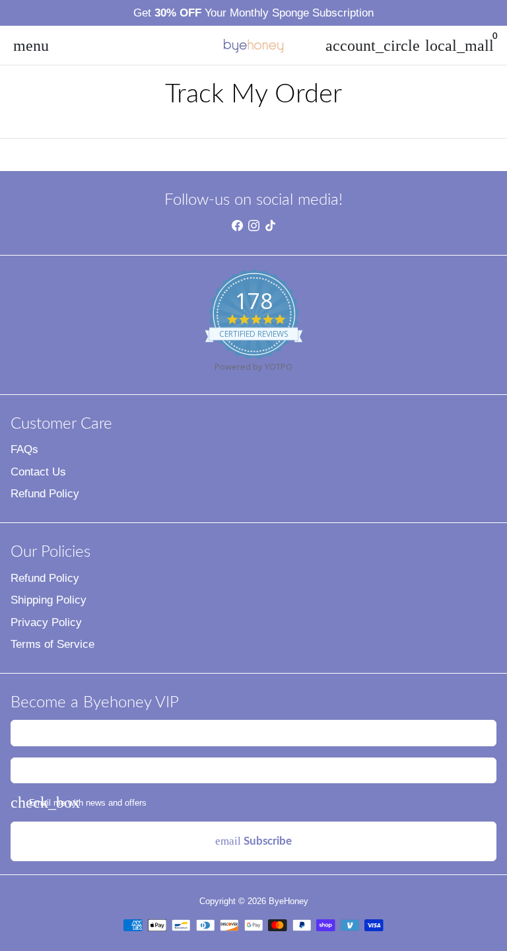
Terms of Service (52, 644)
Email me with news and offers (88, 803)
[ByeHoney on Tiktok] (270, 226)
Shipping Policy (48, 600)
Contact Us (38, 472)
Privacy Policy (46, 622)
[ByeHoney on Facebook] (237, 226)
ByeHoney (288, 901)
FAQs (24, 449)
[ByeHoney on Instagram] (253, 226)
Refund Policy (45, 493)
